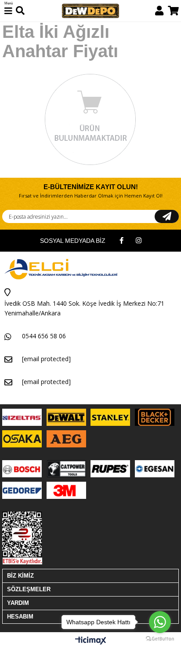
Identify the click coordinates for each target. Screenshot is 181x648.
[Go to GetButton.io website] (160, 639)
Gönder (167, 216)
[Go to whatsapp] (160, 622)
